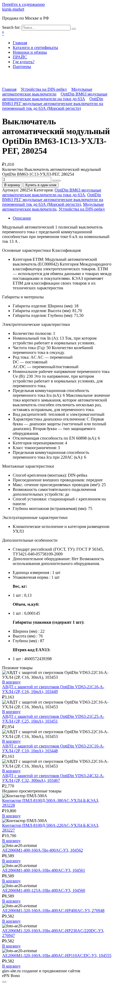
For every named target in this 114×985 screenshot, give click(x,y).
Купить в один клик (40, 185)
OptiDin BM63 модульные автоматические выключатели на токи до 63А (54, 96)
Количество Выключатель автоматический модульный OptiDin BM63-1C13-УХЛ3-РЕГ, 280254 (51, 171)
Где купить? (23, 62)
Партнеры (22, 66)
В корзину (12, 185)
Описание (22, 218)
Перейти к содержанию (23, 4)
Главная (20, 42)
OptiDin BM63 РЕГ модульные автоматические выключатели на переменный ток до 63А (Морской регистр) (52, 104)
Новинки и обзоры (30, 52)
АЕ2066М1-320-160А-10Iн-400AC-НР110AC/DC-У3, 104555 (56, 955)
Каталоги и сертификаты (35, 47)
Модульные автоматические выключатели (47, 91)
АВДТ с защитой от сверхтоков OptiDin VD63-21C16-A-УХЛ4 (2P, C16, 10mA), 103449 (53, 689)
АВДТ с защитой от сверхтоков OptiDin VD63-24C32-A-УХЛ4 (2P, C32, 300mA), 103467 (53, 778)
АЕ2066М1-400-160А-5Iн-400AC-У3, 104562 (42, 850)
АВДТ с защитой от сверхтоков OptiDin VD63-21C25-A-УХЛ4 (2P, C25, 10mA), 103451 (53, 718)
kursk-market (13, 9)
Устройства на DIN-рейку (44, 89)
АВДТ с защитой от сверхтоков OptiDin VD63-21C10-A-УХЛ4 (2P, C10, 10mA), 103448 (53, 748)
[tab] (62, 218)
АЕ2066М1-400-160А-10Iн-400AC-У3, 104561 (43, 870)
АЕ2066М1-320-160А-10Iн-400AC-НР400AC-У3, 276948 (53, 910)
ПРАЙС (20, 57)
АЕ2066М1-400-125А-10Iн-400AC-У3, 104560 (43, 890)
